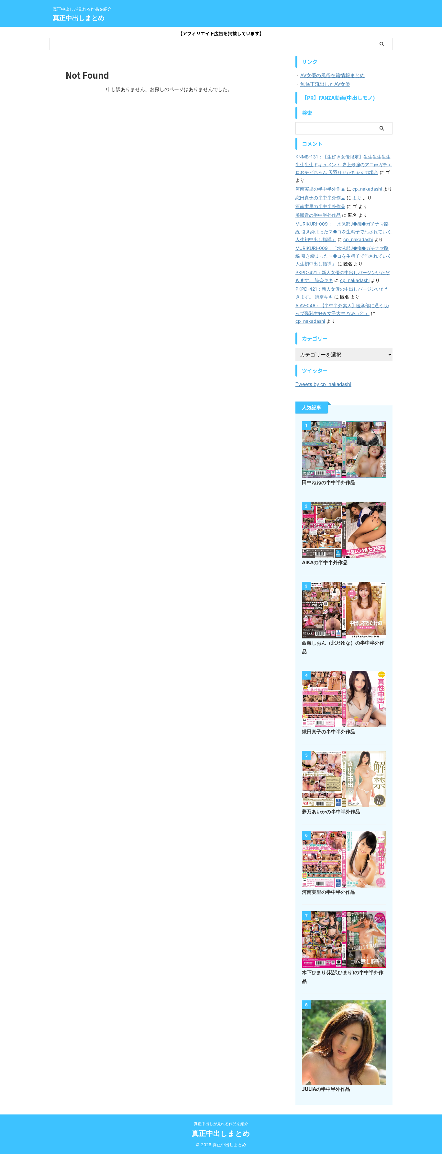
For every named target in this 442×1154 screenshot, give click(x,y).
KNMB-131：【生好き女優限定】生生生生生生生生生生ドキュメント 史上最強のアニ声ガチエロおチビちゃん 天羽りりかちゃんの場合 (343, 164)
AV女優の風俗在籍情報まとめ (332, 75)
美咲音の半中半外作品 (318, 215)
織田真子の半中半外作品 (320, 197)
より (356, 197)
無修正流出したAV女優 (325, 84)
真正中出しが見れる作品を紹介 (221, 1123)
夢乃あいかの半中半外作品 (331, 812)
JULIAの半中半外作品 (326, 1089)
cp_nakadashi (367, 189)
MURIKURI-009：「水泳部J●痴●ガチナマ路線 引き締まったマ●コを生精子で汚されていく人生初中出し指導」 (343, 231)
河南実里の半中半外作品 (320, 189)
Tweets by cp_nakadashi (323, 384)
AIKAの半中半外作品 (325, 562)
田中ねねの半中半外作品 (328, 482)
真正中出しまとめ (79, 18)
